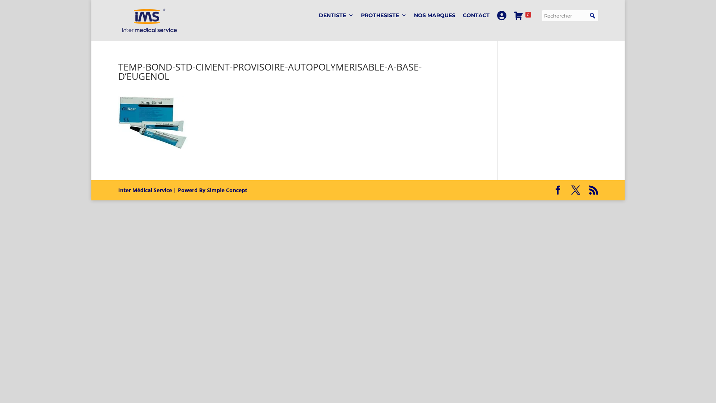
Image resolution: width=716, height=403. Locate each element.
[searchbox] (570, 15)
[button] (592, 15)
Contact (476, 15)
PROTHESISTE (380, 15)
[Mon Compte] (501, 15)
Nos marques (434, 15)
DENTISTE (332, 15)
